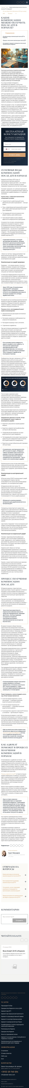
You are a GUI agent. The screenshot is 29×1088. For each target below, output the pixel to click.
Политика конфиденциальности (8, 1079)
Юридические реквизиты (7, 1083)
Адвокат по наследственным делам (11, 1019)
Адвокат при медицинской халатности (12, 1014)
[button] (22, 940)
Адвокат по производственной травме (12, 1016)
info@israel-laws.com (8, 1075)
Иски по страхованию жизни (9, 1034)
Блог (2, 1059)
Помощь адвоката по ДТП (8, 774)
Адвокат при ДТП (6, 1011)
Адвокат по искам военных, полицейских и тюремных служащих (13, 1037)
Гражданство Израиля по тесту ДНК (11, 1008)
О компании (4, 1050)
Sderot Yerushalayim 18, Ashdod (11, 1066)
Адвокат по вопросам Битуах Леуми (11, 1022)
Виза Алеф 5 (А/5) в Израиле (14, 960)
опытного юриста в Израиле (11, 733)
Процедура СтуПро (6, 1005)
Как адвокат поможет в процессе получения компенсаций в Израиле (14, 43)
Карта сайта (4, 1081)
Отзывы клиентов (6, 1053)
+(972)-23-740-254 (18, 2)
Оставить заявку (14, 155)
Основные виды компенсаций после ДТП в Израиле (14, 37)
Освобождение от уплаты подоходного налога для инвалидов (12, 1025)
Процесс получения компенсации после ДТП (14, 40)
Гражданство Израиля (7, 1031)
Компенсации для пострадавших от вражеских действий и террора (11, 1042)
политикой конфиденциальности (9, 161)
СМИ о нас (4, 1056)
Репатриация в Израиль (8, 1029)
